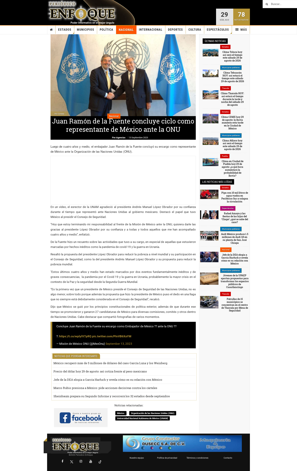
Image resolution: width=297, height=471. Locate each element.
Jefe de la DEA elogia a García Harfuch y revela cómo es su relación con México (107, 380)
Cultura (194, 29)
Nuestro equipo (137, 458)
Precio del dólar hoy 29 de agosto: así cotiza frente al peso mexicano (100, 371)
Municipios (85, 29)
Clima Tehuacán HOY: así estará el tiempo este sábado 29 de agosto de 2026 (232, 77)
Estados (64, 29)
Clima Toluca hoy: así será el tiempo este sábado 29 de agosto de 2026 (232, 56)
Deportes (175, 29)
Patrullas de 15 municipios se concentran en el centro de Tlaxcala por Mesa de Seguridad (234, 304)
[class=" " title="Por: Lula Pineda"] (209, 278)
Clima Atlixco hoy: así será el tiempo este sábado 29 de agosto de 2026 (232, 145)
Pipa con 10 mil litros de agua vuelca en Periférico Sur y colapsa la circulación (234, 197)
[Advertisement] (123, 180)
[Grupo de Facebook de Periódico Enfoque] (81, 415)
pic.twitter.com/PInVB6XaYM (111, 336)
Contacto (228, 458)
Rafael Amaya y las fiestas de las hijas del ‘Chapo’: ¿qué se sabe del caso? (234, 218)
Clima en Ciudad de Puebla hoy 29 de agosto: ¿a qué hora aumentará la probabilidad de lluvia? (232, 168)
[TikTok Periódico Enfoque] (100, 462)
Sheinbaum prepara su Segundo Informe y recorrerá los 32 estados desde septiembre (111, 396)
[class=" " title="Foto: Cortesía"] (210, 52)
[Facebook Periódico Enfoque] (62, 461)
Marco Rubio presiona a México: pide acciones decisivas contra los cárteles (105, 388)
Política (106, 29)
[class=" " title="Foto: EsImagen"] (209, 302)
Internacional (150, 29)
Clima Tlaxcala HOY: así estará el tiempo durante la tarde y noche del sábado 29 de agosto (232, 99)
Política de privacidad (167, 458)
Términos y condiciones (197, 458)
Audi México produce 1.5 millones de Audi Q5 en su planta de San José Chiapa (234, 238)
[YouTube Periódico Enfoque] (90, 461)
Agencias (120, 137)
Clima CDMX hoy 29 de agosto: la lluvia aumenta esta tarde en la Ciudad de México (232, 122)
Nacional (126, 30)
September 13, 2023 (119, 343)
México (121, 413)
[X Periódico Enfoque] (72, 462)
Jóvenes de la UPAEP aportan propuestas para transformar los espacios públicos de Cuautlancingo (235, 281)
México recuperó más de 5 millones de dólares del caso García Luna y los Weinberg (110, 363)
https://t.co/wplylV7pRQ (75, 336)
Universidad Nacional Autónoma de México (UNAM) (142, 418)
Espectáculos (218, 29)
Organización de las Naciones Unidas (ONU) (152, 413)
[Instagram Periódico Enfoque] (81, 461)
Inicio (51, 29)
